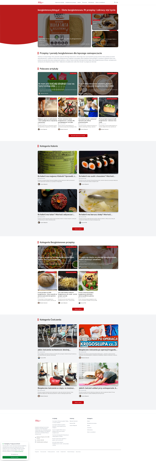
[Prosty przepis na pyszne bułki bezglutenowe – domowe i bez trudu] (108, 107)
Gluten (88, 421)
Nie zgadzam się (14, 454)
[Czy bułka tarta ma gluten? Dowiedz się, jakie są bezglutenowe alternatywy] (64, 30)
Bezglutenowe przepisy (71, 2)
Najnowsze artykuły (59, 2)
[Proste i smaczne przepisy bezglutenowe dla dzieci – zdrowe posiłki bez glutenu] (88, 281)
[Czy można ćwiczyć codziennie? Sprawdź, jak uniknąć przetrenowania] (88, 107)
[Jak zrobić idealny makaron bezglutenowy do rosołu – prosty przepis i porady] (68, 281)
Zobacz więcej (78, 229)
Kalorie (79, 2)
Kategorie (89, 418)
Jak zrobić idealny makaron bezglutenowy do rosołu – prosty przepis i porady (60, 444)
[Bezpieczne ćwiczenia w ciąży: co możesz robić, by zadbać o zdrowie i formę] (57, 374)
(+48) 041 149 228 (40, 440)
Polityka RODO (63, 451)
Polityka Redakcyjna (70, 451)
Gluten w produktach (100, 2)
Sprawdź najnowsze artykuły (78, 135)
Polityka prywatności (51, 451)
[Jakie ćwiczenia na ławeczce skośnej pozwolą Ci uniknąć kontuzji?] (57, 335)
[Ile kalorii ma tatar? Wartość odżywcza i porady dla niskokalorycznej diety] (57, 200)
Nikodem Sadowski (44, 93)
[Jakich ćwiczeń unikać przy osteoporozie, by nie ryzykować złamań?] (98, 374)
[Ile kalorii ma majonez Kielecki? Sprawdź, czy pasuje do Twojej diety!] (57, 162)
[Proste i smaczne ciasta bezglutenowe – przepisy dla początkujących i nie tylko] (68, 107)
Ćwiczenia (84, 2)
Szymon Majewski (43, 184)
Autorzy (72, 418)
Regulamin (37, 451)
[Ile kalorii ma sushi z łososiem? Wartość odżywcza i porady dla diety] (98, 162)
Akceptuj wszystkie (14, 457)
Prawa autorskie (43, 451)
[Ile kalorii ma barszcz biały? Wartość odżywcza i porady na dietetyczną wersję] (98, 200)
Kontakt (57, 451)
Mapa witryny (78, 451)
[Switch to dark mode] (117, 2)
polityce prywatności (19, 451)
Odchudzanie (91, 2)
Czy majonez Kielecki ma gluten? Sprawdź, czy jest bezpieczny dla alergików (59, 426)
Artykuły (54, 418)
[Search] (115, 2)
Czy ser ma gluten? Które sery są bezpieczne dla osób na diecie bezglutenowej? (58, 431)
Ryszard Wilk (84, 93)
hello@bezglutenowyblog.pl (42, 442)
